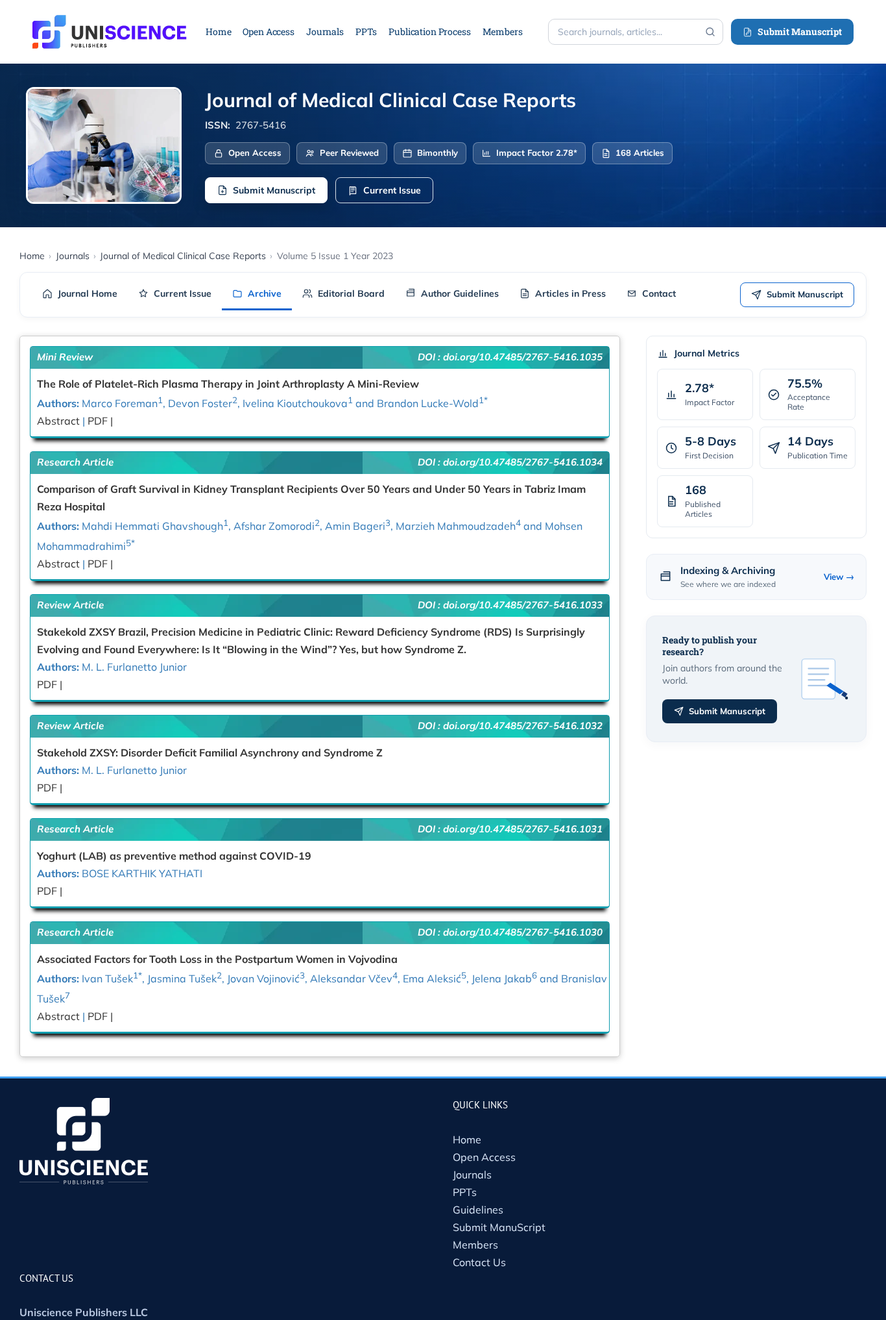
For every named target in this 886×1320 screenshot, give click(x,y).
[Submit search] (710, 31)
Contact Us (479, 1262)
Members (475, 1244)
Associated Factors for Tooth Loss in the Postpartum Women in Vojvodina (217, 959)
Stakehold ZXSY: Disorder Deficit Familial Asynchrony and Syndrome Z (210, 752)
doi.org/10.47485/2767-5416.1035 (523, 357)
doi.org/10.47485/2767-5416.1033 (523, 605)
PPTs (465, 1192)
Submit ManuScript (499, 1227)
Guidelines (478, 1209)
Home (467, 1139)
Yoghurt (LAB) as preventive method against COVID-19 (174, 855)
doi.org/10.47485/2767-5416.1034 (523, 462)
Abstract (59, 420)
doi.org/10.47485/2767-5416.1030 (523, 932)
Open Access (484, 1157)
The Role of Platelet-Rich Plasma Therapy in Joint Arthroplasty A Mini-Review (228, 383)
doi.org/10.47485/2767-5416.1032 (523, 725)
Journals (472, 1174)
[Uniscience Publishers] (109, 23)
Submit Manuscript (800, 31)
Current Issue (392, 190)
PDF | (100, 420)
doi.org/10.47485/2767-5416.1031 (523, 829)
